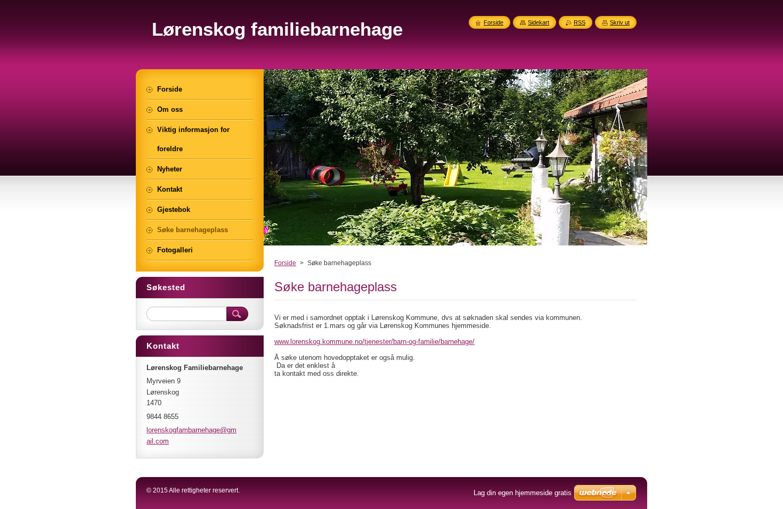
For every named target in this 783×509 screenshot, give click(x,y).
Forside (285, 263)
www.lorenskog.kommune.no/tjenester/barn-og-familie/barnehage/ (374, 342)
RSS (579, 22)
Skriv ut (620, 22)
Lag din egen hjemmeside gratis (523, 493)
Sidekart (538, 22)
